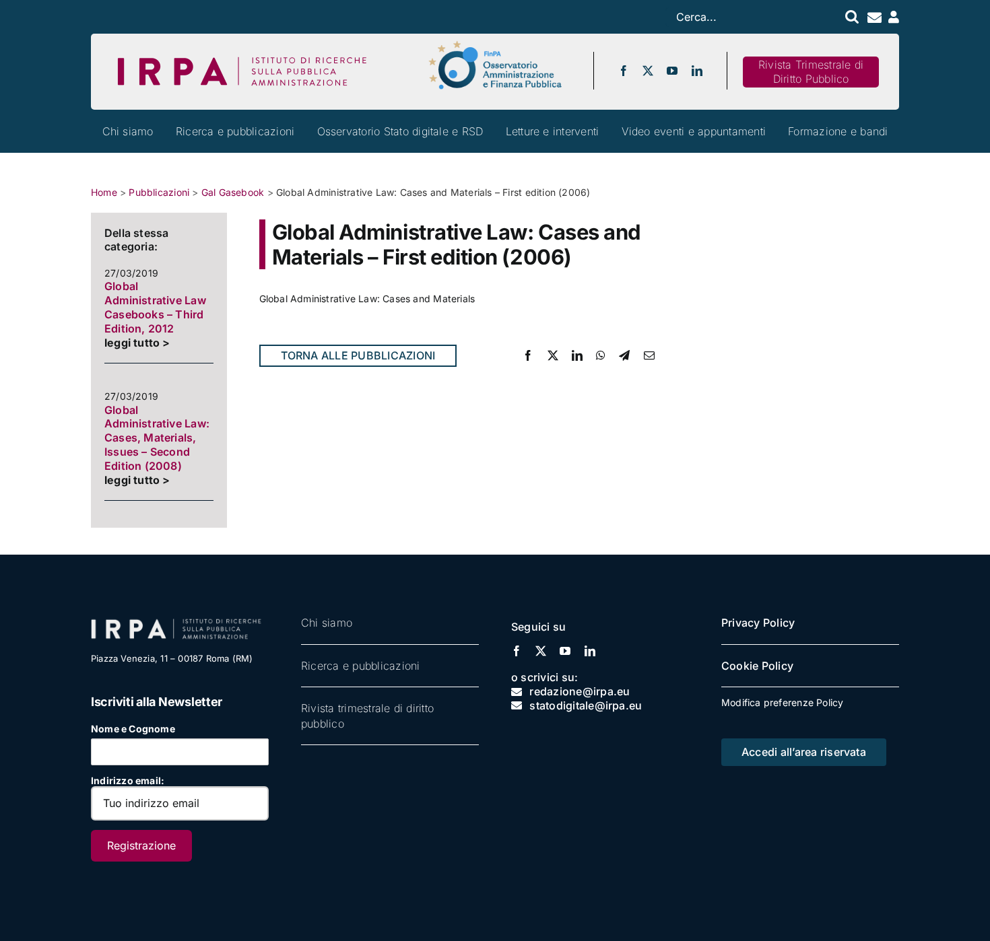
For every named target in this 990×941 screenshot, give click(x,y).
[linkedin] (697, 70)
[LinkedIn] (577, 355)
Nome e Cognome (133, 728)
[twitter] (647, 70)
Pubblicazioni (159, 192)
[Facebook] (528, 355)
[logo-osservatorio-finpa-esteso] (495, 44)
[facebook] (623, 70)
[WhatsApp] (600, 355)
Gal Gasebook (233, 192)
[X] (553, 355)
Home (104, 192)
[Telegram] (624, 355)
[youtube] (672, 70)
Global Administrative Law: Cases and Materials (367, 298)
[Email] (649, 355)
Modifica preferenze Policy (782, 702)
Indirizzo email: (127, 780)
